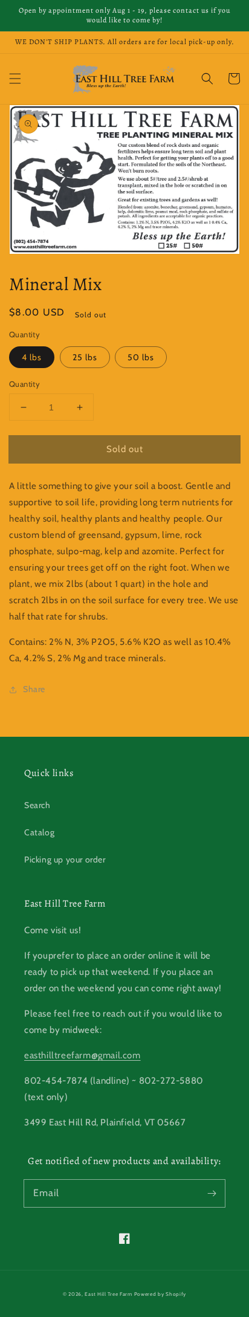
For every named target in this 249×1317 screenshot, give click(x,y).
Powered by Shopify (160, 1294)
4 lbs (32, 357)
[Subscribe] (211, 1193)
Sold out (124, 449)
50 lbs (141, 357)
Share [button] (34, 689)
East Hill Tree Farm (108, 1294)
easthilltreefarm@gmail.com (82, 1055)
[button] (15, 78)
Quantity (24, 384)
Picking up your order (65, 859)
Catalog (39, 832)
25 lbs (85, 357)
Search (37, 805)
